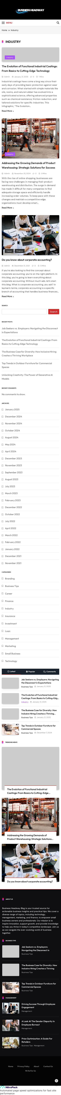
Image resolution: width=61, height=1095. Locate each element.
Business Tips (12, 586)
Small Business (12, 653)
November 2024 (13, 423)
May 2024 (10, 444)
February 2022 (13, 542)
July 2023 (10, 486)
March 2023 (11, 493)
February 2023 (13, 500)
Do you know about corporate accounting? (27, 259)
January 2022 (12, 549)
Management (12, 638)
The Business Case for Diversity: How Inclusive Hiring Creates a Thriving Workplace (39, 713)
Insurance (10, 616)
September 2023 (14, 472)
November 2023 (13, 465)
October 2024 (12, 430)
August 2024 (11, 437)
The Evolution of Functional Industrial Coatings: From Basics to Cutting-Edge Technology (39, 698)
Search (5, 305)
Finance (19, 251)
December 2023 (13, 458)
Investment (11, 623)
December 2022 (13, 507)
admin (7, 77)
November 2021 (13, 563)
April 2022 (10, 528)
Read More (7, 111)
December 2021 (13, 556)
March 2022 (11, 535)
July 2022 (10, 521)
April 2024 (10, 451)
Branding (10, 578)
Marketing (10, 646)
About (36, 1066)
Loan (7, 631)
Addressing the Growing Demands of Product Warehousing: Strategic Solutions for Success (29, 839)
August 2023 (11, 479)
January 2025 (12, 409)
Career (9, 251)
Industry (10, 57)
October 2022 (12, 514)
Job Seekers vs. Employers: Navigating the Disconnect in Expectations (35, 950)
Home (10, 1066)
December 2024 (13, 416)
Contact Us (48, 1066)
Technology (11, 661)
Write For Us (30, 1071)
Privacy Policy (23, 1066)
